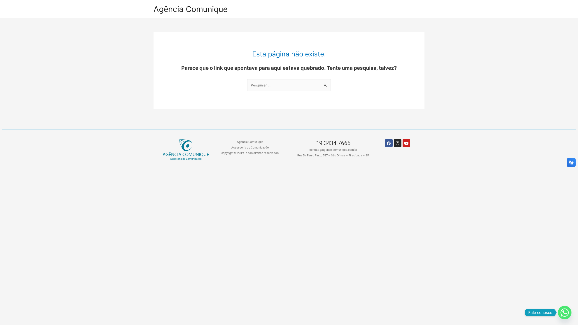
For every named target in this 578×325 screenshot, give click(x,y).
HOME (267, 9)
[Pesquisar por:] (289, 85)
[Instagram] (397, 143)
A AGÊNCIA (336, 9)
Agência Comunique (191, 9)
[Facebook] (389, 143)
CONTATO (404, 9)
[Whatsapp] (564, 312)
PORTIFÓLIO (299, 9)
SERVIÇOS (371, 9)
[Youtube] (406, 143)
